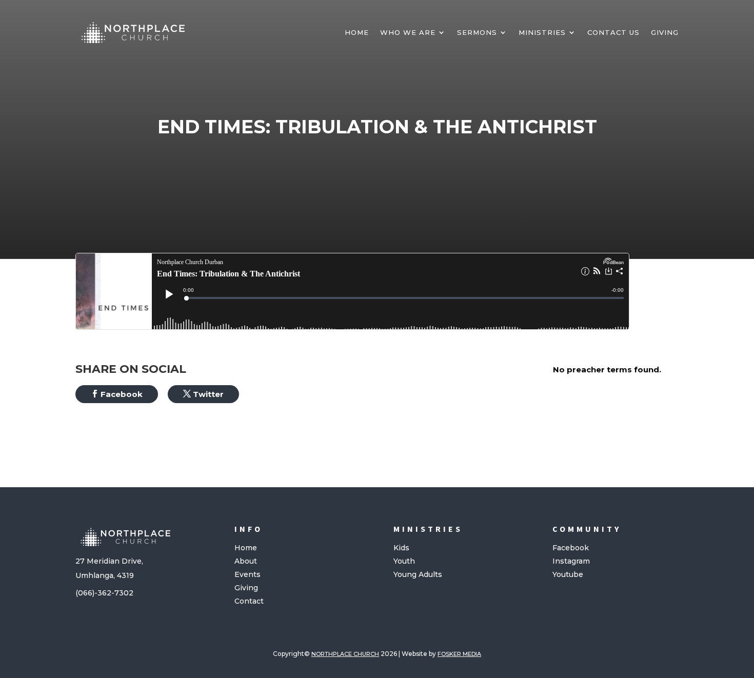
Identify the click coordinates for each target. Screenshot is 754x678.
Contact (249, 601)
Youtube (567, 574)
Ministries (542, 32)
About (245, 561)
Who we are (407, 32)
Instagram (571, 561)
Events (247, 574)
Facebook (570, 547)
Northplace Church (345, 653)
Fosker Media (459, 653)
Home (357, 32)
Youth (404, 561)
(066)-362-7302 (104, 592)
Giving (665, 32)
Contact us (613, 32)
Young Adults (417, 574)
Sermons (477, 32)
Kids (401, 547)
